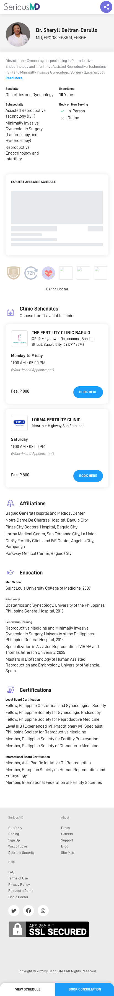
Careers (67, 834)
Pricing (13, 834)
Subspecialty (15, 104)
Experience (66, 88)
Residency (13, 599)
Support (67, 840)
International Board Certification (28, 757)
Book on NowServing (73, 104)
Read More (14, 78)
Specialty (12, 88)
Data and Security (21, 852)
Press (65, 828)
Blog (64, 846)
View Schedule (27, 989)
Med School (14, 582)
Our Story (15, 828)
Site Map (67, 852)
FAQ (11, 872)
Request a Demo (20, 890)
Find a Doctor (18, 897)
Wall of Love (17, 846)
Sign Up (14, 840)
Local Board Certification (23, 699)
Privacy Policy (19, 884)
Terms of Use (18, 878)
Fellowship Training (19, 622)
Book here (88, 392)
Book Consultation (85, 989)
